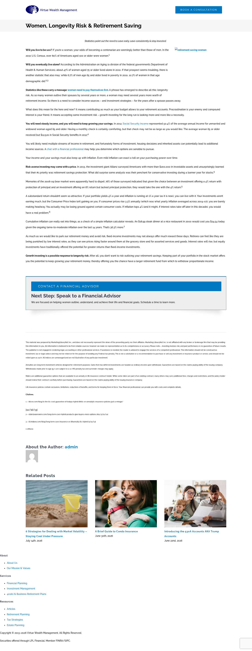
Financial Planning (17, 583)
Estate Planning (15, 625)
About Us (12, 563)
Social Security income (135, 123)
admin (71, 446)
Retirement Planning (18, 614)
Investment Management (21, 588)
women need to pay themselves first (88, 90)
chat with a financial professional (65, 149)
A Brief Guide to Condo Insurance (116, 531)
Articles (11, 609)
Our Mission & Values (18, 568)
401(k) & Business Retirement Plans (26, 594)
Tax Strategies (15, 619)
